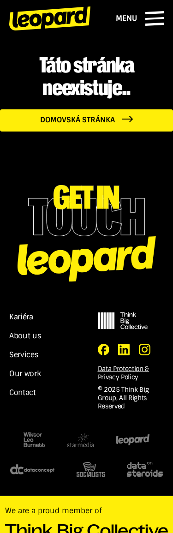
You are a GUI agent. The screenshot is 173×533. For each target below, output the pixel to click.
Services (23, 354)
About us (25, 336)
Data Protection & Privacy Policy (123, 373)
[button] (139, 18)
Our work (25, 373)
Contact (22, 392)
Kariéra (21, 317)
